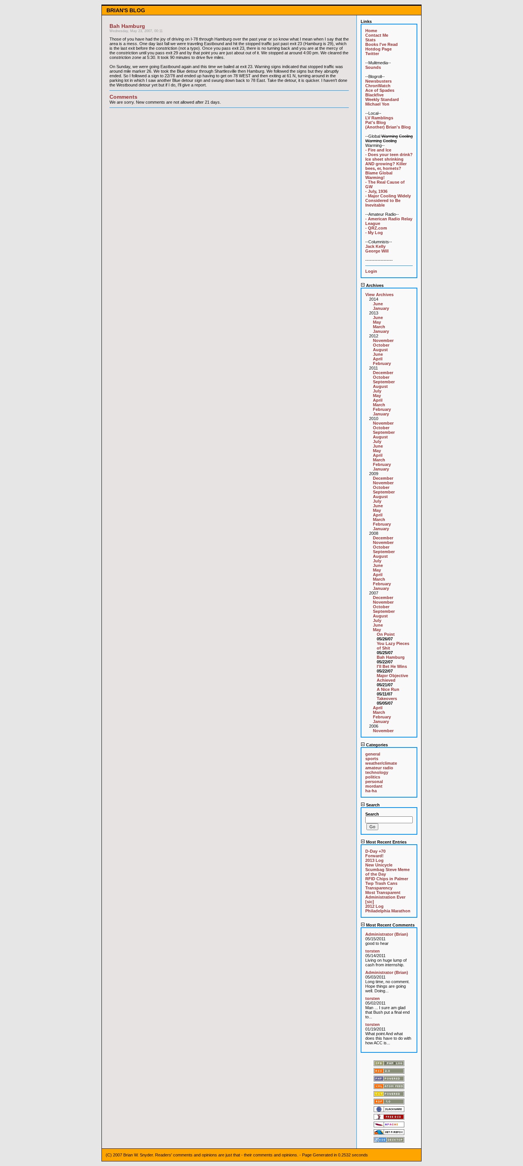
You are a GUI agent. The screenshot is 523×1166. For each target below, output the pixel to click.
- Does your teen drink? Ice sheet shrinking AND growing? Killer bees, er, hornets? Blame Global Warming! (389, 166)
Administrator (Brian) (386, 934)
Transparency (378, 888)
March (379, 326)
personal (374, 781)
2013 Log (374, 860)
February (382, 363)
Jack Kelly (375, 246)
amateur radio (379, 767)
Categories (376, 745)
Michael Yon (377, 104)
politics (372, 777)
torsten (372, 951)
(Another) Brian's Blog (388, 127)
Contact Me (376, 35)
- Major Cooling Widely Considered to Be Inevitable (388, 200)
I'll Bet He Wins (392, 666)
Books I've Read (381, 44)
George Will (377, 251)
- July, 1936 (376, 191)
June (378, 303)
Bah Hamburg (391, 657)
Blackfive (374, 95)
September (384, 381)
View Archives (379, 294)
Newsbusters (378, 81)
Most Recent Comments (390, 925)
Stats (370, 39)
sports (371, 758)
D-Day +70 (375, 851)
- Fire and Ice (378, 150)
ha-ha (371, 790)
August (380, 349)
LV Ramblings (379, 118)
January (381, 308)
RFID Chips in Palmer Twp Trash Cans (386, 881)
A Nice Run (388, 689)
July (377, 391)
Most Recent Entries (386, 842)
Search (372, 805)
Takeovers (387, 698)
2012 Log (374, 906)
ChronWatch (378, 85)
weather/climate (381, 763)
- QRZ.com (376, 228)
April (377, 359)
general (372, 754)
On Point (386, 634)
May (377, 322)
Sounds (373, 67)
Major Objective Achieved (392, 677)
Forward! (374, 855)
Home (371, 30)
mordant (373, 786)
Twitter (372, 53)
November (383, 340)
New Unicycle (378, 865)
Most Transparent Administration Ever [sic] (385, 897)
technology (376, 772)
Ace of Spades (379, 90)
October (381, 345)
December (383, 372)
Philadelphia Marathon (387, 911)
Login (371, 271)
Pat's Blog (375, 122)
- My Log (374, 232)
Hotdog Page (378, 49)
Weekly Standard (382, 99)
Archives (374, 285)
